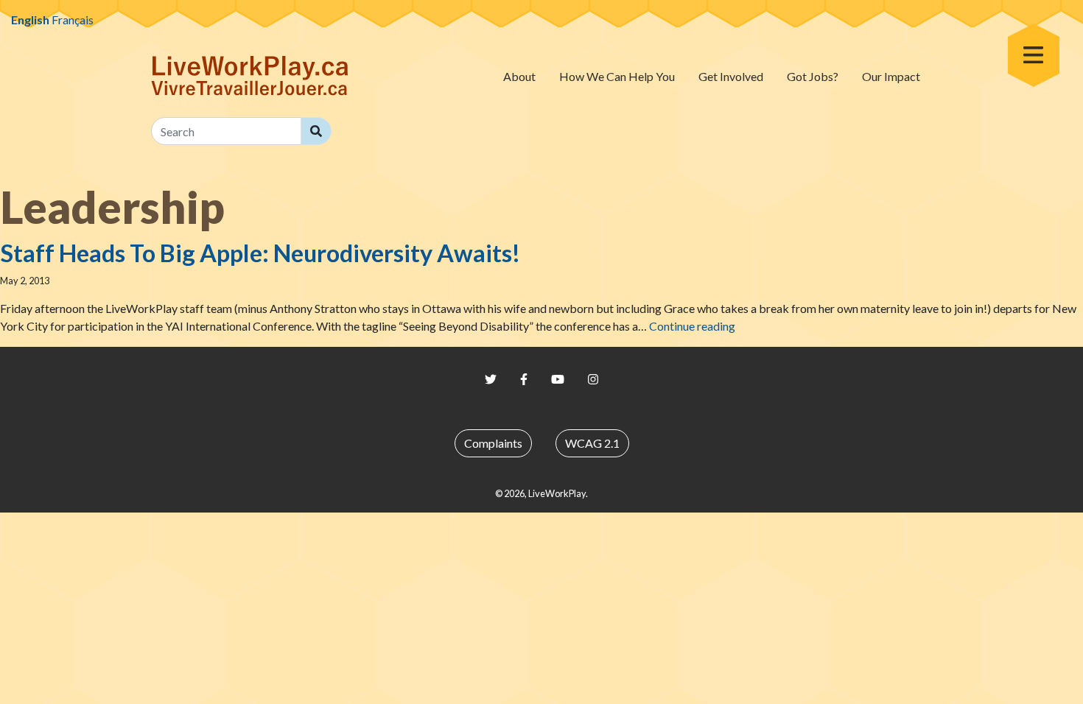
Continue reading (692, 326)
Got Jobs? (812, 76)
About (519, 76)
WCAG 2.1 (592, 443)
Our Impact (891, 76)
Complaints (493, 443)
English (30, 20)
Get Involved (730, 76)
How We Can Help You (617, 76)
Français (73, 20)
